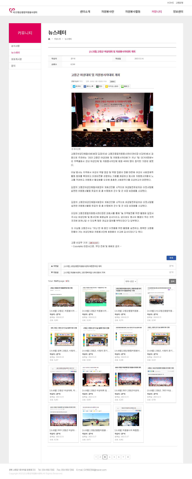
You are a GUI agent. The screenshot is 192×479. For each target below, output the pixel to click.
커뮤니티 (157, 11)
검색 (172, 281)
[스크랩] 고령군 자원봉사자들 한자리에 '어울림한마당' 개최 (96, 311)
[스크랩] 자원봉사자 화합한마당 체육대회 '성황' (128, 430)
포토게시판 (16, 59)
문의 (13, 66)
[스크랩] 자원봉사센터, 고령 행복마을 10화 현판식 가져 (84, 272)
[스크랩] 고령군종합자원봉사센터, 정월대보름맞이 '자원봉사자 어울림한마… (128, 311)
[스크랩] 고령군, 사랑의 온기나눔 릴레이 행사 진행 (96, 351)
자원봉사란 (107, 11)
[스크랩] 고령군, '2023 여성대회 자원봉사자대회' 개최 (161, 390)
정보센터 (178, 11)
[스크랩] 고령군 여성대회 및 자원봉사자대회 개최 (96, 390)
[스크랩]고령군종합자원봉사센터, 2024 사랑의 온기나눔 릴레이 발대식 (128, 351)
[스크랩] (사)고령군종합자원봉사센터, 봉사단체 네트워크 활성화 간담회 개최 (161, 311)
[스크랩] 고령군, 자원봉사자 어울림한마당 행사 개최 (63, 311)
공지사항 (15, 46)
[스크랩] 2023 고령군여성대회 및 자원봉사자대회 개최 (128, 390)
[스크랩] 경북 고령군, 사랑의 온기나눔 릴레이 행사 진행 (63, 351)
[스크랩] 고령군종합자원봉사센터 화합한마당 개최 (83, 266)
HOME (170, 3)
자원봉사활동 (132, 11)
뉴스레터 (15, 52)
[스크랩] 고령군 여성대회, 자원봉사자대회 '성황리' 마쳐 (63, 390)
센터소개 (85, 11)
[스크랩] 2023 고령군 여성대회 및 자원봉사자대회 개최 (63, 430)
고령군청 (179, 3)
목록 (171, 258)
